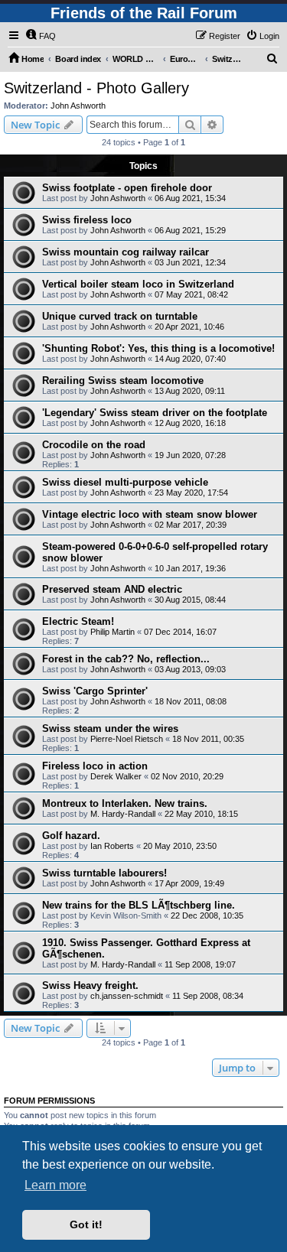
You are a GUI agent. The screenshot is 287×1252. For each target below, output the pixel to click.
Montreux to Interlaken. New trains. (124, 803)
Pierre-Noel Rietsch (126, 738)
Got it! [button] (86, 1224)
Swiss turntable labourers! (104, 873)
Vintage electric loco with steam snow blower (149, 514)
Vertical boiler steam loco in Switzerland (138, 284)
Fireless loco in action (95, 766)
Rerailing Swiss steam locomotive (123, 380)
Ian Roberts (112, 845)
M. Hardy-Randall (122, 813)
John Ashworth (78, 105)
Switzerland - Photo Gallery (96, 88)
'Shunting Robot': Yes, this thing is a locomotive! (158, 348)
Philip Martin (112, 631)
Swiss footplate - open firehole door (127, 187)
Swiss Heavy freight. (90, 985)
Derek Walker (116, 776)
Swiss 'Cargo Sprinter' (95, 691)
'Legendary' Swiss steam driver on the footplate (154, 412)
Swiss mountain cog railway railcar (125, 252)
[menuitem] (40, 36)
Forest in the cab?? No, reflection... (126, 659)
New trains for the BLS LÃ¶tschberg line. (138, 905)
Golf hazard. (71, 835)
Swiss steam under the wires (110, 728)
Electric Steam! (78, 621)
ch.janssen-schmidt (126, 995)
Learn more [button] (55, 1185)
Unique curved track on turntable (119, 316)
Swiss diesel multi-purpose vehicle (125, 482)
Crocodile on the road (93, 444)
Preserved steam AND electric (112, 589)
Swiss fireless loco (87, 220)
